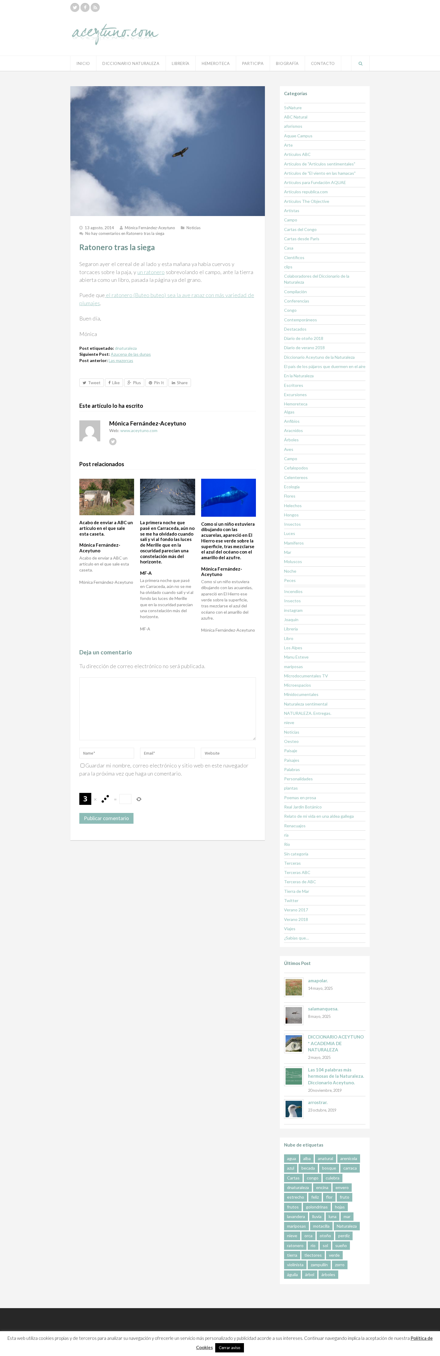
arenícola (348, 1158)
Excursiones (295, 394)
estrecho (295, 1197)
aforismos (293, 126)
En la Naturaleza (299, 375)
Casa (288, 247)
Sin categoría (296, 853)
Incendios (293, 591)
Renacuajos (295, 825)
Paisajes (291, 760)
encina (322, 1187)
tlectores (313, 1255)
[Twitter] (74, 7)
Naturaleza (347, 1226)
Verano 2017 (296, 909)
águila (292, 1274)
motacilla (321, 1226)
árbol (309, 1274)
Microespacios (297, 685)
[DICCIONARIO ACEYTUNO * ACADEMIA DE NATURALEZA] (294, 1043)
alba (307, 1158)
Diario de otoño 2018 (303, 338)
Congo (290, 310)
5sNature (293, 107)
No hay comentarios (124, 233)
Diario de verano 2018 (304, 347)
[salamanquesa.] (294, 1015)
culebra (332, 1177)
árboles (328, 1274)
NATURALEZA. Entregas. (307, 713)
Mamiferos (294, 542)
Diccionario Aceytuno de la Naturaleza (319, 357)
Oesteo (291, 741)
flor (329, 1197)
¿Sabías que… (296, 937)
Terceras (292, 863)
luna (332, 1216)
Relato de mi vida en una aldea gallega (319, 816)
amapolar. (318, 980)
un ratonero (151, 272)
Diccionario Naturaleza (131, 63)
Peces (290, 580)
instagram (293, 610)
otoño (325, 1235)
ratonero (295, 1245)
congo (312, 1177)
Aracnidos (293, 430)
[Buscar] (360, 63)
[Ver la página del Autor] (89, 430)
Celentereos (296, 477)
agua (291, 1158)
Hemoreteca (295, 403)
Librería (180, 63)
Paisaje (290, 750)
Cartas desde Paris (301, 238)
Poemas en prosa (300, 797)
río (313, 1245)
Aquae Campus (298, 135)
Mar (287, 552)
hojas (340, 1206)
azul (290, 1167)
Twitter (291, 900)
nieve (289, 722)
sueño (341, 1245)
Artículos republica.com (306, 191)
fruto (344, 1197)
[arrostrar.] (294, 1109)
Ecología (292, 486)
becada (308, 1167)
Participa (253, 63)
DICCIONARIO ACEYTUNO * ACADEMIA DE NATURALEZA (336, 1043)
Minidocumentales (301, 694)
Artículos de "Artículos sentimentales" (319, 163)
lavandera (296, 1216)
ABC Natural (295, 116)
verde (334, 1255)
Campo (290, 219)
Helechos (293, 505)
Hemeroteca (216, 63)
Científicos (294, 257)
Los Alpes (293, 647)
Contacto (323, 63)
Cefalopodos (296, 467)
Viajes (289, 928)
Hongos (291, 514)
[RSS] (95, 7)
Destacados (295, 329)
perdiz (344, 1235)
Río (287, 844)
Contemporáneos (300, 319)
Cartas (293, 1177)
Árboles (291, 439)
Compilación (295, 291)
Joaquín (291, 619)
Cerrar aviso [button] (229, 1347)
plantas (291, 788)
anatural (325, 1158)
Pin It (159, 382)
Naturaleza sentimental (305, 703)
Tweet (94, 382)
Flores (289, 495)
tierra (292, 1255)
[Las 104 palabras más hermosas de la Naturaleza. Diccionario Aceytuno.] (294, 1076)
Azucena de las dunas (131, 354)
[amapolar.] (294, 987)
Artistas (291, 210)
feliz (315, 1197)
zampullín (319, 1264)
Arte (288, 145)
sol (325, 1245)
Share (182, 382)
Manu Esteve (296, 656)
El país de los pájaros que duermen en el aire (324, 366)
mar (347, 1216)
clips (288, 266)
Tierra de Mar (296, 891)
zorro (340, 1264)
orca (308, 1235)
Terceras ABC (297, 872)
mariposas (293, 666)
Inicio (83, 63)
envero (342, 1187)
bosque (329, 1167)
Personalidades (298, 778)
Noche (290, 571)
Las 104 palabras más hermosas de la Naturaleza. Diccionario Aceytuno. (336, 1076)
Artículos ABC (297, 154)
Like (116, 382)
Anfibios (292, 421)
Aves (288, 449)
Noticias (193, 227)
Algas (289, 411)
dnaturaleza (126, 348)
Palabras (292, 769)
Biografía (287, 63)
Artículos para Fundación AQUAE (315, 182)
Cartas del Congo (300, 229)
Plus (137, 382)
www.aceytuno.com (138, 430)
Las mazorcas (121, 360)
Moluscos (293, 561)
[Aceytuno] (115, 28)
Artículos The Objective (306, 201)
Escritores (293, 385)
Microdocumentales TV (306, 675)
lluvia (316, 1216)
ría (286, 834)
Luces (289, 533)
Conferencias (296, 300)
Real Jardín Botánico (303, 806)
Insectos (292, 524)
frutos (293, 1206)
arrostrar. (317, 1102)
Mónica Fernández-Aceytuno (150, 227)
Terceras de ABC (300, 881)
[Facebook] (85, 7)
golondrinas (317, 1206)
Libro (288, 638)
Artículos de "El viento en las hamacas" (320, 173)
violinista (295, 1264)
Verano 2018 (296, 919)
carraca (350, 1167)
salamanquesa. (323, 1008)
